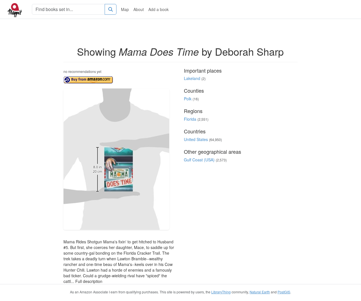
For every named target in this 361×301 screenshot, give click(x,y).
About (138, 9)
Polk (187, 98)
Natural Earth (260, 291)
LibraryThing (221, 291)
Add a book (158, 9)
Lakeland (192, 78)
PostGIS (284, 291)
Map (125, 9)
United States (196, 139)
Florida (190, 119)
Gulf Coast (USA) (199, 160)
